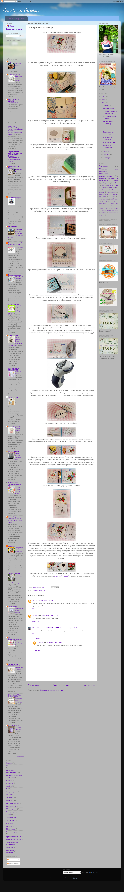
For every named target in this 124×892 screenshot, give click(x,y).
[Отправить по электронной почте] (51, 587)
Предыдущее (89, 685)
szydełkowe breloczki (18, 64)
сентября (107, 158)
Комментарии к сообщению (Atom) (52, 690)
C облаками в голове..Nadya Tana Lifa (14, 484)
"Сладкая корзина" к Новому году (110, 112)
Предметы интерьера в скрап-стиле (14, 776)
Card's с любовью (14, 573)
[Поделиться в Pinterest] (58, 587)
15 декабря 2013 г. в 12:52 (50, 615)
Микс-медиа (10, 829)
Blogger (75, 878)
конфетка (9, 847)
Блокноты (9, 823)
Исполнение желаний (12, 227)
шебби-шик (10, 820)
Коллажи (9, 780)
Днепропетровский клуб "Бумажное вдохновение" (15, 244)
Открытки (9, 783)
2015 (104, 96)
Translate (95, 873)
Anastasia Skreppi (21, 10)
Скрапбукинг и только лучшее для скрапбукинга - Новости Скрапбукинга (15, 154)
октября (107, 155)
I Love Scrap (12, 517)
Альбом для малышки (19, 278)
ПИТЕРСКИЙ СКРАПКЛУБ (13, 369)
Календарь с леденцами (107, 146)
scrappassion (12, 62)
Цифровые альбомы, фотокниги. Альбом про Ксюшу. (15, 233)
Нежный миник (18, 400)
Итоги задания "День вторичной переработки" (15, 341)
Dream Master (12, 606)
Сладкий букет (11, 792)
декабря (107, 105)
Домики (9, 795)
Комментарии (14, 864)
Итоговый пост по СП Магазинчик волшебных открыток (15, 579)
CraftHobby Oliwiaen (14, 74)
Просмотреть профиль (14, 29)
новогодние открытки (19, 668)
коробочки (10, 800)
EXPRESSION (13, 397)
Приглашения (11, 806)
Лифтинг (9, 826)
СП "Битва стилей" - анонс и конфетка (18, 202)
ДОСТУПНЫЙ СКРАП (13, 100)
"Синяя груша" (13, 335)
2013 (104, 103)
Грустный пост (13, 103)
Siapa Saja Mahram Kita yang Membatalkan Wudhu (15, 310)
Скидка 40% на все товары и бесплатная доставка (15, 520)
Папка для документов (14, 832)
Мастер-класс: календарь (108, 123)
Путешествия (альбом (13, 837)
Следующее (33, 685)
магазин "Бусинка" (61, 576)
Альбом (9, 786)
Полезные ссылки (12, 803)
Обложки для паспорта (14, 766)
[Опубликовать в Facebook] (57, 587)
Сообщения (13, 860)
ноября (106, 151)
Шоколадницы (11, 809)
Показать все (20, 756)
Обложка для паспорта (107, 138)
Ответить (35, 609)
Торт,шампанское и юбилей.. (110, 128)
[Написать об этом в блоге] (53, 587)
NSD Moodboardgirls (19, 643)
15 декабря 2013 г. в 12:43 (48, 601)
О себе (8, 815)
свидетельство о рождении (12, 851)
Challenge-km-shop (14, 197)
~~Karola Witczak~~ (14, 426)
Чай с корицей (13, 452)
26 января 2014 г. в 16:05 (55, 642)
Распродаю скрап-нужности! (19, 700)
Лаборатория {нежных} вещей (14, 665)
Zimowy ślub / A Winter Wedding (19, 78)
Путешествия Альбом (13, 840)
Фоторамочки (11, 817)
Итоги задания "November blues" (18, 456)
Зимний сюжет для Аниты (109, 118)
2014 (104, 100)
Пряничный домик (109, 142)
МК (43, 590)
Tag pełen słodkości (17, 429)
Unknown (35, 601)
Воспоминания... (109, 108)
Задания (9, 763)
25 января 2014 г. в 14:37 (68, 628)
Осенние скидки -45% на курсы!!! (18, 490)
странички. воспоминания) (11, 772)
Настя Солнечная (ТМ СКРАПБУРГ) (46, 628)
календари (38, 590)
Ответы (37, 639)
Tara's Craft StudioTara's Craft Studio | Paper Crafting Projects (15, 128)
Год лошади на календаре (108, 133)
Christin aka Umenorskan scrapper (14, 638)
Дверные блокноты (18, 728)
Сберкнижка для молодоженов (12, 843)
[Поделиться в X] (55, 587)
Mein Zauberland (13, 726)
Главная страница (16, 18)
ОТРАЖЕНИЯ (13, 304)
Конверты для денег (13, 812)
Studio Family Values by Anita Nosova (15, 695)
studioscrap (11, 546)
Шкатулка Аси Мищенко (13, 167)
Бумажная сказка (14, 275)
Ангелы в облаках (18, 373)
